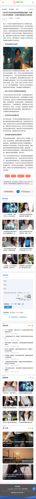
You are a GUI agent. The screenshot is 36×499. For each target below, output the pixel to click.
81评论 (18, 18)
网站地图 (17, 486)
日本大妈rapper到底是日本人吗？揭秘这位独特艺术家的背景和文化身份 (27, 191)
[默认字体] (31, 9)
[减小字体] (29, 9)
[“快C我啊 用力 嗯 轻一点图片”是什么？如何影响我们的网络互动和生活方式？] (18, 472)
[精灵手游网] (18, 2)
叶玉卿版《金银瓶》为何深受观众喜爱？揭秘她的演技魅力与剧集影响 (18, 442)
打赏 (14, 176)
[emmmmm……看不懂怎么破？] (14, 304)
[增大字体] (33, 9)
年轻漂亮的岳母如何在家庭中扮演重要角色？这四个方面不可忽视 (10, 233)
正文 (17, 9)
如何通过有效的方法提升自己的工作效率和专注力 (10, 191)
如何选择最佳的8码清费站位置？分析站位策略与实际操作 (9, 250)
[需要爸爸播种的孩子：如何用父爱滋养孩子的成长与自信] (18, 455)
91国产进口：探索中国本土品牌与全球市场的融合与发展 (17, 393)
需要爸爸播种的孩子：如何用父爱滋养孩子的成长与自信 (18, 459)
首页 (5, 9)
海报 (29, 176)
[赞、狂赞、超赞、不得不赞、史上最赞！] (16, 304)
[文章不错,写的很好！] (11, 304)
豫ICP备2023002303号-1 (18, 492)
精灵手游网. (25, 489)
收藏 (8, 176)
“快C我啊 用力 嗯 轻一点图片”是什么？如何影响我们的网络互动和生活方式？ (17, 475)
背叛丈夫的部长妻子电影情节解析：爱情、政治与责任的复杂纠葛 (26, 233)
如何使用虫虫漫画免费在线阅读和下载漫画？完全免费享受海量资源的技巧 (26, 216)
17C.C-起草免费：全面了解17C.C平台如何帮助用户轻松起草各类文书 (9, 216)
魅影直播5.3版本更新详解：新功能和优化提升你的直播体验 (25, 267)
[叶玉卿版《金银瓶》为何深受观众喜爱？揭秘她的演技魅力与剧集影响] (18, 439)
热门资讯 (11, 9)
